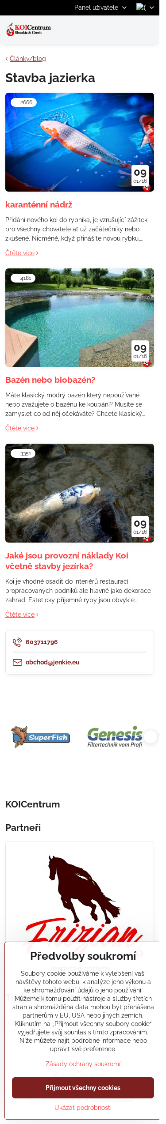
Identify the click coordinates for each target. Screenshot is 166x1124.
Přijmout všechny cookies (83, 1087)
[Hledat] (106, 29)
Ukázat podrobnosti (83, 1107)
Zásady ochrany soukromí (83, 1063)
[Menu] (148, 29)
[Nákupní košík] (127, 29)
